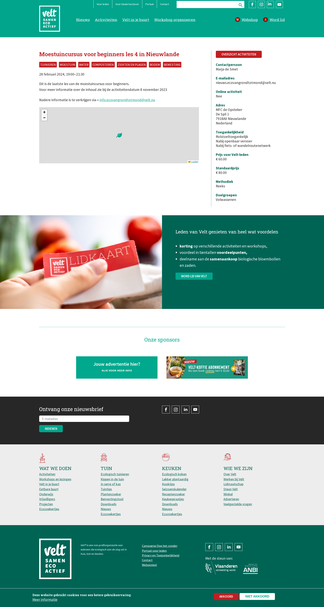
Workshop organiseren (174, 19)
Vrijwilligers (47, 499)
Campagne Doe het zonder (159, 546)
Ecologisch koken (174, 474)
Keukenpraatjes (173, 499)
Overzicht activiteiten (238, 54)
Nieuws (83, 19)
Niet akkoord (257, 596)
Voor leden (103, 4)
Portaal (150, 4)
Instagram (261, 4)
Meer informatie (44, 599)
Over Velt (230, 474)
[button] (119, 135)
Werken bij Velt (234, 479)
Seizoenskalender (174, 489)
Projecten (46, 504)
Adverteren (231, 499)
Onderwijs (46, 494)
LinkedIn (270, 4)
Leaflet (194, 161)
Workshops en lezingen (55, 479)
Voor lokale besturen (127, 4)
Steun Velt (231, 489)
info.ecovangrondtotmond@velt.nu (127, 100)
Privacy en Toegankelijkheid (160, 555)
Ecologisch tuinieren (115, 474)
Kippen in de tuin (112, 479)
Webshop (250, 19)
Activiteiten (106, 19)
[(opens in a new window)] (207, 367)
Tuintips (106, 489)
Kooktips (168, 484)
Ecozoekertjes (49, 509)
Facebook (252, 4)
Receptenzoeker (173, 494)
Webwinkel (149, 565)
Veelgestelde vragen (238, 504)
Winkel (228, 494)
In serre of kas (111, 484)
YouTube (279, 4)
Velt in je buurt (135, 19)
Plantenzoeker (111, 494)
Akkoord (226, 596)
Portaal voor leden (154, 551)
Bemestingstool (112, 499)
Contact (164, 4)
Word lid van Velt (194, 276)
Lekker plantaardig (175, 479)
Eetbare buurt (48, 489)
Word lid (277, 19)
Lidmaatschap (233, 484)
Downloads (108, 504)
